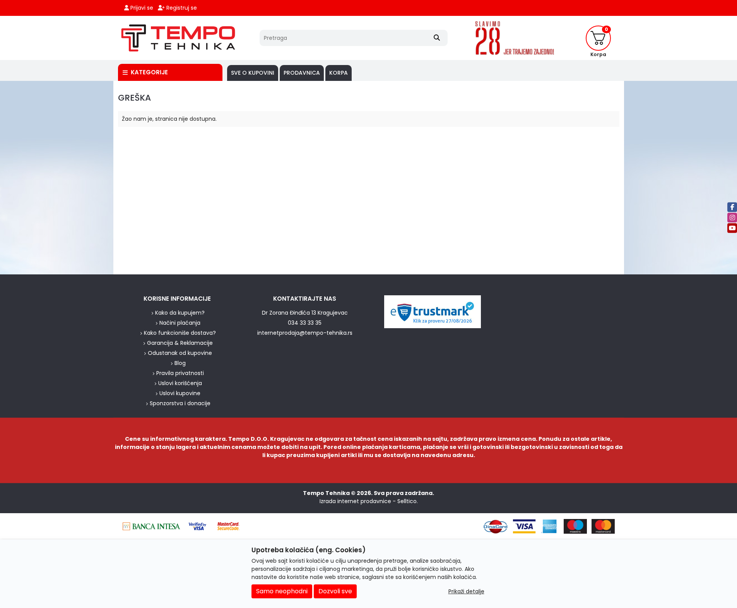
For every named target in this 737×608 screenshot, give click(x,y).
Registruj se (181, 8)
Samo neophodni (282, 591)
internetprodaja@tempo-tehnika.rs (304, 333)
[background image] (58, 177)
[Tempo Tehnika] (178, 38)
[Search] (437, 38)
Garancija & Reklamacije (180, 343)
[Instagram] (732, 217)
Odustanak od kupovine (180, 353)
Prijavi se (141, 8)
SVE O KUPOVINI (252, 73)
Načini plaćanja (179, 323)
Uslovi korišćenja (180, 383)
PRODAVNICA (302, 73)
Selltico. (407, 501)
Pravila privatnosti (180, 373)
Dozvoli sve (335, 591)
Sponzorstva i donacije (180, 403)
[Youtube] (732, 228)
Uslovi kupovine (179, 393)
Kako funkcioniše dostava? (180, 333)
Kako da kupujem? (180, 313)
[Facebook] (732, 207)
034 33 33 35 (304, 323)
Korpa (338, 73)
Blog (180, 363)
